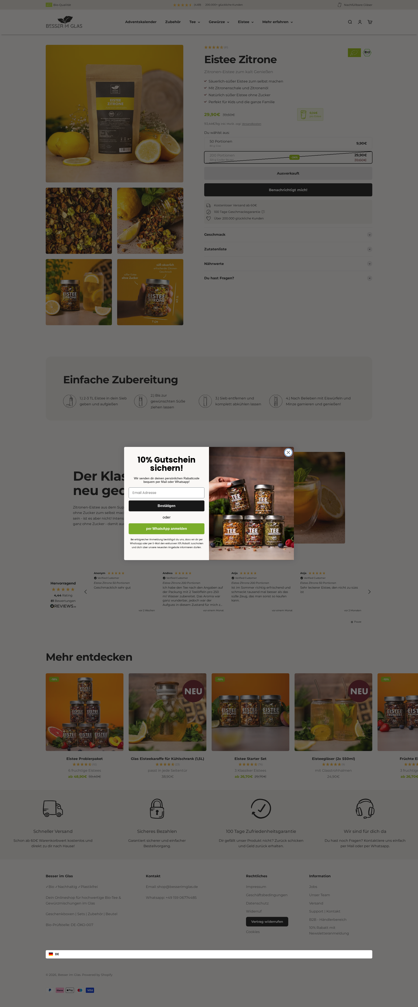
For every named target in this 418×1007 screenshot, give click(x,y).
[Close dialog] (288, 452)
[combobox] (209, 954)
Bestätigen (166, 506)
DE (57, 954)
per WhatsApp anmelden (166, 528)
